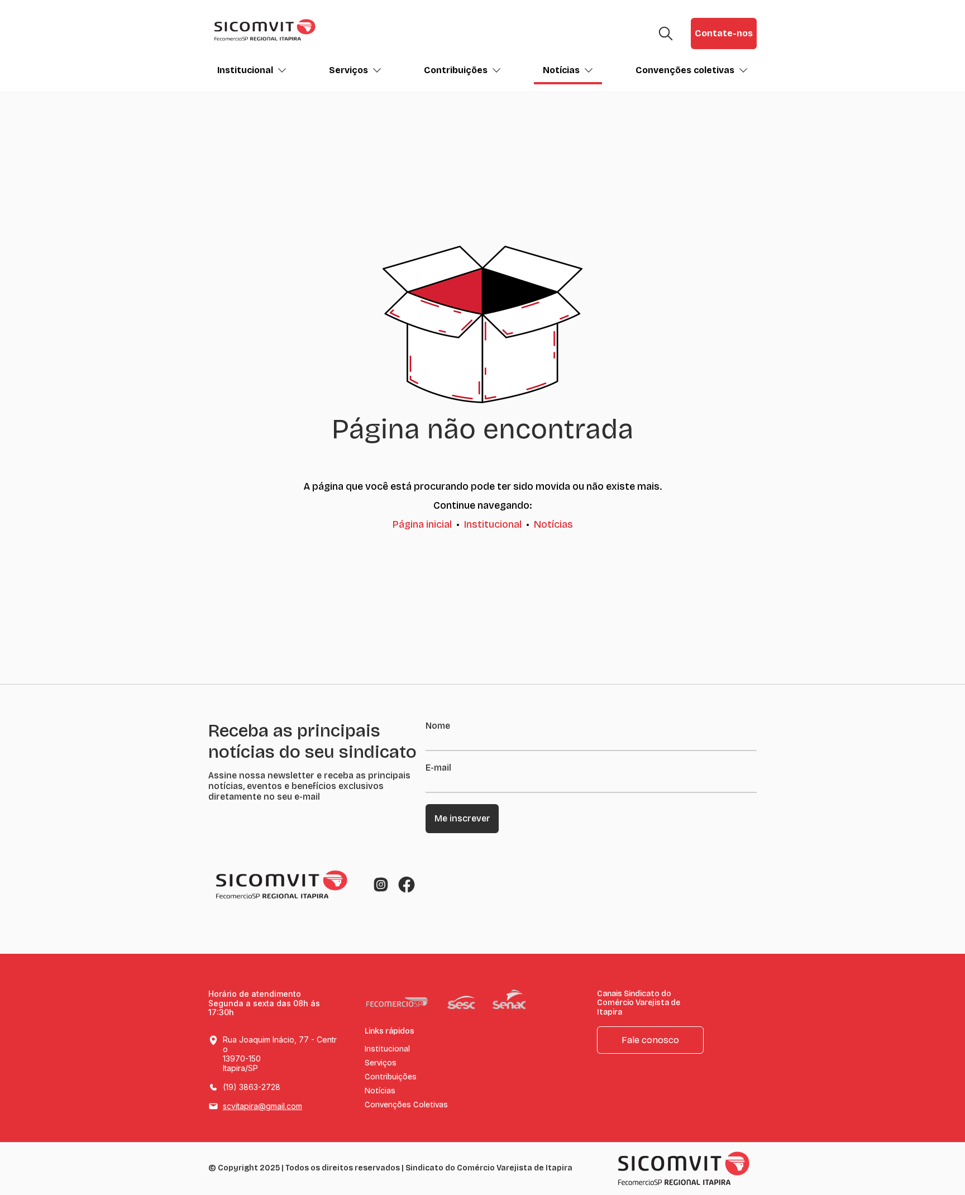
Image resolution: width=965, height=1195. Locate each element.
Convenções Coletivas (406, 1105)
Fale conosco (650, 1040)
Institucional (245, 70)
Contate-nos (724, 33)
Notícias (561, 70)
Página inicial (422, 524)
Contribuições (456, 70)
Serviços (348, 70)
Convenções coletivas (685, 70)
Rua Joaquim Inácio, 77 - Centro (280, 1054)
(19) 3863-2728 (251, 1087)
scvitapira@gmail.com (262, 1106)
